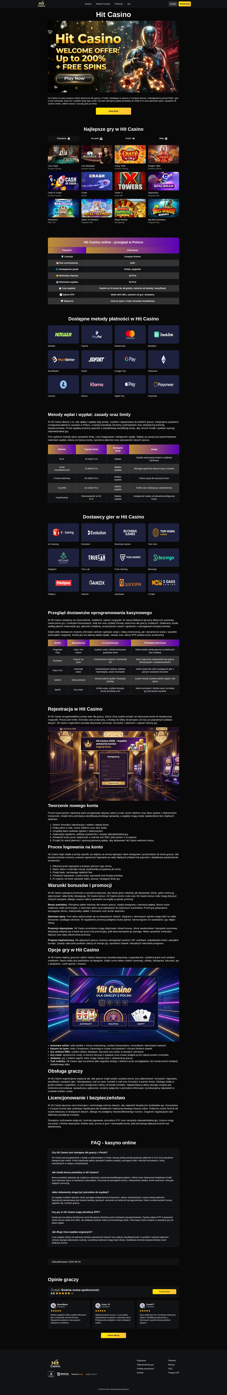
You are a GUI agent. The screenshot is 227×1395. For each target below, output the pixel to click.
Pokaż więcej (113, 1335)
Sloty (161, 138)
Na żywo (95, 138)
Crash (128, 138)
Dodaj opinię (164, 1292)
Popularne (61, 138)
